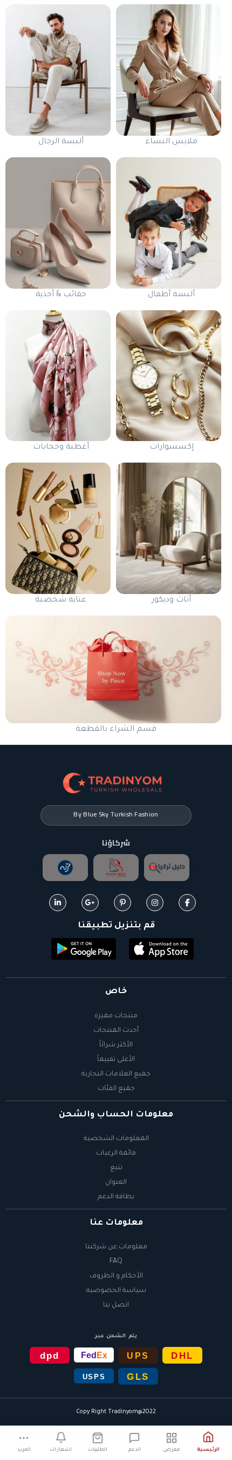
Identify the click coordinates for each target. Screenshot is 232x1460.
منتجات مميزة (116, 1016)
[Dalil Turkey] (166, 867)
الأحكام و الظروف (116, 1276)
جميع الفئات (116, 1089)
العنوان (116, 1182)
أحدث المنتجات (116, 1031)
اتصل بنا (116, 1305)
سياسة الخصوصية (116, 1291)
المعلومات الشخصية (116, 1139)
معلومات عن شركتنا (116, 1247)
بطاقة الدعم (116, 1197)
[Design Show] (116, 867)
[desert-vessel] (65, 867)
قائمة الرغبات (116, 1153)
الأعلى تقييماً (116, 1060)
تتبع (116, 1168)
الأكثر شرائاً (116, 1045)
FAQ (116, 1262)
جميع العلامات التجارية (116, 1074)
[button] (161, 950)
